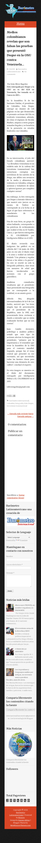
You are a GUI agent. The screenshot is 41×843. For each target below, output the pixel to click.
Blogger (30, 718)
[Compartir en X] (12, 396)
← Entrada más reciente (17, 414)
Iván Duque (28, 403)
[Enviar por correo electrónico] (8, 396)
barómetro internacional (19, 401)
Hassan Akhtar (24, 820)
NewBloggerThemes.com (20, 825)
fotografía (19, 403)
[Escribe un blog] (10, 396)
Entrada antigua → (25, 416)
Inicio (30, 414)
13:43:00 (12, 69)
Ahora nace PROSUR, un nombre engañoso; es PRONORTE (25, 607)
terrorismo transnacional (17, 406)
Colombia (10, 403)
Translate (24, 540)
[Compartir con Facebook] (14, 396)
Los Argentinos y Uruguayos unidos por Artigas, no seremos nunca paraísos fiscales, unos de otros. (19, 675)
